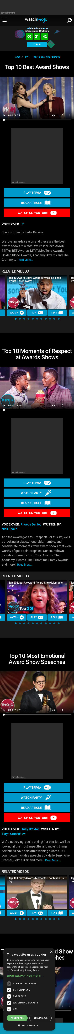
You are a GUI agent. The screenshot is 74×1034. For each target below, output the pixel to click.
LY (22, 224)
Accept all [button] (17, 1017)
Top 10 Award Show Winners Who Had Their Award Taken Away (35, 279)
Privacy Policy (32, 970)
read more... (25, 259)
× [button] (51, 952)
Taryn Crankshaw (13, 834)
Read (54, 312)
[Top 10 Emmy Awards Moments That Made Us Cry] (37, 892)
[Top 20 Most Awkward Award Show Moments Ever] (37, 597)
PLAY (36, 44)
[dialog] (29, 989)
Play (34, 312)
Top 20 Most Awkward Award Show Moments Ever (36, 584)
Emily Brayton (30, 829)
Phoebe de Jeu (30, 524)
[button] (15, 318)
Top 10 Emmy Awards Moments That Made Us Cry (36, 879)
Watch (14, 312)
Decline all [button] (40, 1017)
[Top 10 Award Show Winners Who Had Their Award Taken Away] (37, 292)
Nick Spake (9, 529)
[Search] (69, 20)
